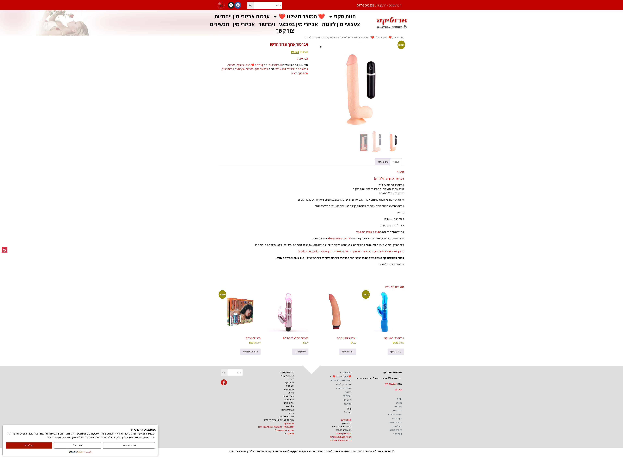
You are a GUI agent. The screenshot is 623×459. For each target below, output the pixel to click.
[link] (224, 382)
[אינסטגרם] (231, 5)
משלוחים (398, 406)
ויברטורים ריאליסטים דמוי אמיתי (345, 37)
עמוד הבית (399, 37)
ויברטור (267, 24)
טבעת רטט (289, 389)
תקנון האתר (397, 418)
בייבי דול (347, 412)
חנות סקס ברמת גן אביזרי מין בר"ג (279, 419)
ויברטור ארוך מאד (244, 69)
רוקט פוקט (289, 399)
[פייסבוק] (237, 5)
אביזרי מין (244, 24)
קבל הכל (29, 445)
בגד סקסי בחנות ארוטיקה (340, 440)
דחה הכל (77, 445)
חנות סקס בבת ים (286, 416)
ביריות (291, 392)
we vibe (290, 406)
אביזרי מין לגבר (287, 409)
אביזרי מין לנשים (287, 372)
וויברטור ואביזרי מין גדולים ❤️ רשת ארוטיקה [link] (259, 65)
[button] (250, 5)
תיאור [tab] (396, 161)
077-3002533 (391, 383)
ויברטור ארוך (261, 69)
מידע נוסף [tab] (383, 161)
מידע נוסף (395, 351)
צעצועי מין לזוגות (341, 24)
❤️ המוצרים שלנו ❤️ (302, 16)
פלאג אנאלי (288, 402)
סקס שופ (398, 389)
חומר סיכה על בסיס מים (368, 232)
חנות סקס (345, 16)
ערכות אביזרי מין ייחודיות (242, 16)
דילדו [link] (291, 379)
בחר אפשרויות (250, 351)
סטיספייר (290, 385)
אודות (399, 398)
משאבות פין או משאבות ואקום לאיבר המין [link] (276, 426)
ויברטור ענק (228, 69)
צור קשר (285, 30)
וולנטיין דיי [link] (289, 433)
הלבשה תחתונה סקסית (341, 426)
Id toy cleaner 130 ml (339, 238)
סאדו (349, 408)
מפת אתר (397, 433)
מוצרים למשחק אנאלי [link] (284, 430)
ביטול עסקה (397, 426)
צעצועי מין (346, 423)
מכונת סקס (289, 423)
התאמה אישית (129, 445)
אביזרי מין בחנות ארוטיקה (340, 436)
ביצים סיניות (288, 396)
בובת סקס (289, 382)
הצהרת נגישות (395, 430)
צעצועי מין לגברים (343, 433)
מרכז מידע (397, 410)
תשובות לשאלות (395, 414)
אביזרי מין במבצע (298, 24)
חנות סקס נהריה (299, 73)
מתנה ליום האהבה (343, 430)
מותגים (399, 402)
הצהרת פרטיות (395, 422)
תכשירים (219, 24)
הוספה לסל (347, 351)
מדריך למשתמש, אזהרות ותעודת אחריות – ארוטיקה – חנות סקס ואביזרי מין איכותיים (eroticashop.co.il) (351, 251)
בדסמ (291, 413)
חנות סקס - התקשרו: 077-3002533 (379, 5)
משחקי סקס (346, 419)
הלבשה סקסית (287, 375)
